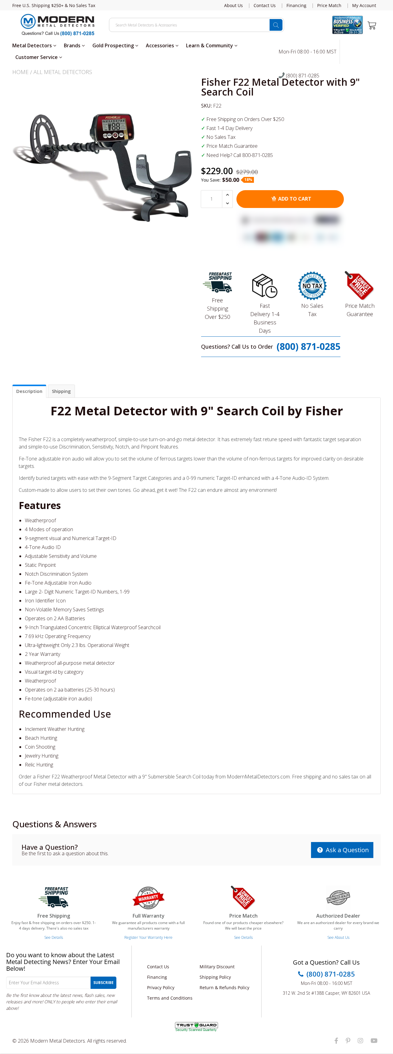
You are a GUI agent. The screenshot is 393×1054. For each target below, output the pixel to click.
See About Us (338, 937)
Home (20, 72)
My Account (364, 5)
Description (29, 391)
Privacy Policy (160, 987)
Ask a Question (346, 850)
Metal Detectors (32, 45)
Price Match (329, 5)
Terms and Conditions (170, 998)
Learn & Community (210, 45)
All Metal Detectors (62, 72)
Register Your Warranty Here (148, 937)
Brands (73, 45)
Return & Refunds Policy (224, 987)
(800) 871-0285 (302, 76)
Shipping (61, 391)
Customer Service (37, 57)
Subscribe (103, 982)
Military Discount (217, 967)
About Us (233, 5)
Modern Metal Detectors (57, 1040)
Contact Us (265, 5)
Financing (296, 5)
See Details (53, 937)
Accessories (160, 45)
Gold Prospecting (113, 45)
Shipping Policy (215, 977)
